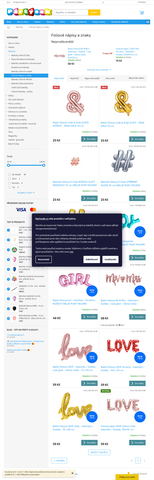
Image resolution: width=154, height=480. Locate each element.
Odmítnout (92, 259)
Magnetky (12, 135)
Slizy (10, 131)
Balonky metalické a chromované (26, 63)
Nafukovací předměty (18, 127)
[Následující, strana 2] (138, 460)
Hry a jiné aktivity (16, 99)
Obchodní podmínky (74, 2)
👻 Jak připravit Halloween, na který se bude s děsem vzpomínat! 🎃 (25, 342)
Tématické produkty (17, 119)
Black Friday (13, 143)
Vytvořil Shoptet (139, 473)
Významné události (16, 107)
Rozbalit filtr (25, 192)
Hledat (94, 12)
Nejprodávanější (92, 78)
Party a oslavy (14, 103)
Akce (16, 178)
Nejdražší (74, 78)
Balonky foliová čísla (20, 55)
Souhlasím (110, 259)
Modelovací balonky (20, 67)
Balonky (11, 51)
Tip (15, 187)
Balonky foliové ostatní (21, 71)
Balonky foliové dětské (21, 79)
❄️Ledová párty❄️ (16, 335)
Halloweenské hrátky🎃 (18, 350)
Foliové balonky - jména (21, 91)
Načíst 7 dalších (99, 452)
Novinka (17, 183)
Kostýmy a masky (16, 115)
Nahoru (60, 460)
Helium (11, 47)
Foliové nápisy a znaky (21, 75)
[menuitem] (9, 22)
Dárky (11, 95)
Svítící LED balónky (19, 87)
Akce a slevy (14, 43)
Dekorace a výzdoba (17, 111)
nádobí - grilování (16, 139)
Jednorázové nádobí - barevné (22, 123)
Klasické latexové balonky (23, 59)
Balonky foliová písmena (22, 83)
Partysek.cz (42, 218)
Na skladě (19, 174)
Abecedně (110, 78)
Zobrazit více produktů (97, 69)
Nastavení (43, 259)
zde (71, 251)
